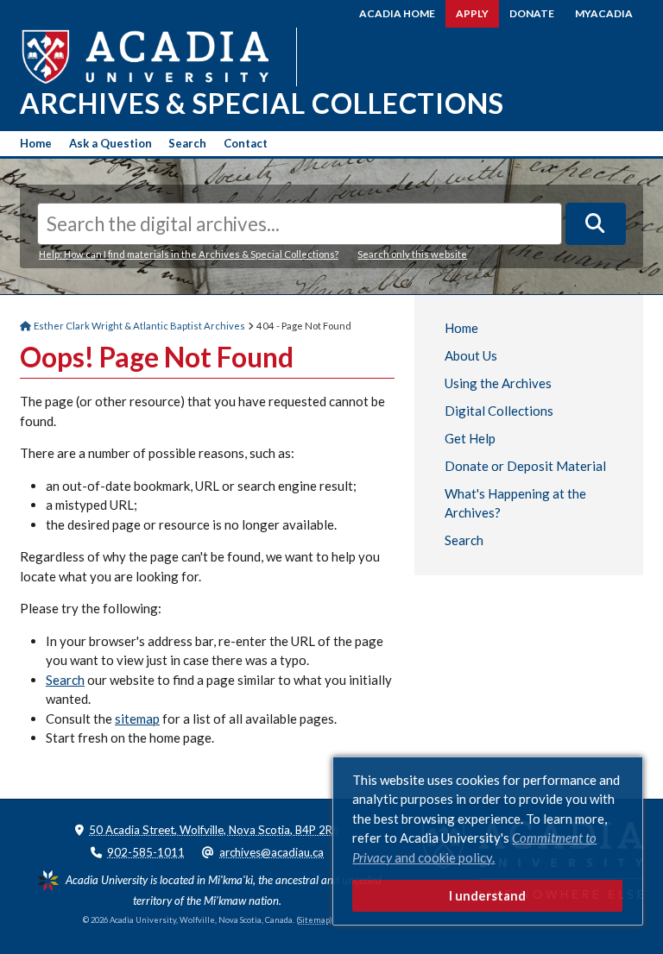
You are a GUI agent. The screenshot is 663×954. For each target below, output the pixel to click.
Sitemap (314, 920)
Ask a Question (110, 143)
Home (36, 143)
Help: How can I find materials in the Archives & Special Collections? (188, 254)
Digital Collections (499, 410)
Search (187, 143)
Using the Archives (498, 383)
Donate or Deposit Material (525, 466)
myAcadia (604, 13)
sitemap (137, 718)
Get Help (470, 438)
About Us (471, 355)
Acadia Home (397, 13)
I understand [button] (487, 895)
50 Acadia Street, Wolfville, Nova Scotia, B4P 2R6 (214, 830)
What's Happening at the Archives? (515, 503)
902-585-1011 (146, 852)
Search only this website (412, 254)
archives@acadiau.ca (271, 852)
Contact (246, 143)
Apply (472, 13)
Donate (531, 13)
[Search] (595, 224)
